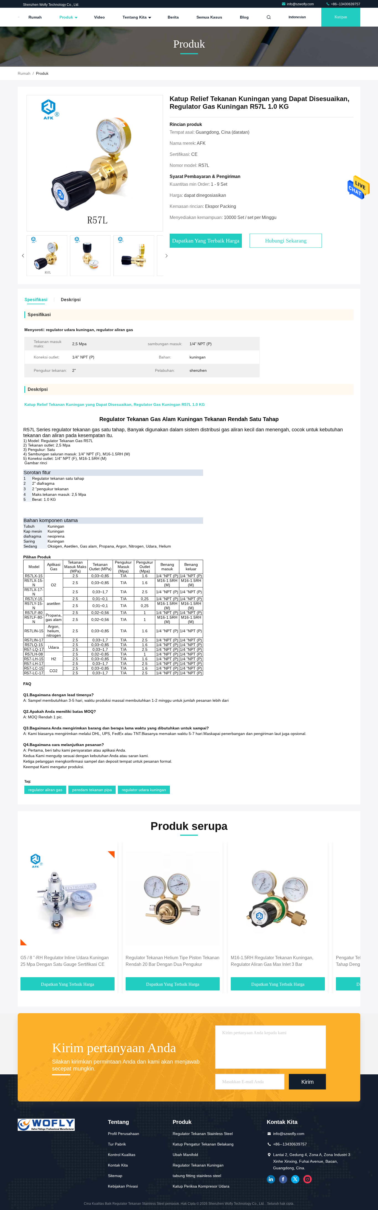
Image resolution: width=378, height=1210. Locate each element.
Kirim (307, 1082)
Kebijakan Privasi (123, 1186)
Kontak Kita (118, 1165)
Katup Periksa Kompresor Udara (201, 1186)
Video (99, 17)
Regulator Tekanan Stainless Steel (203, 1133)
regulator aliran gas (45, 790)
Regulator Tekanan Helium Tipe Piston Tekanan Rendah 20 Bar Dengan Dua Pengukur (172, 961)
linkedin (271, 1179)
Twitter (295, 1179)
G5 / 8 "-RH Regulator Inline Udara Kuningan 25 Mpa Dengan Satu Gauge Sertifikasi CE (64, 961)
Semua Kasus (209, 17)
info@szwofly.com (301, 4)
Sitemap (115, 1175)
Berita (173, 17)
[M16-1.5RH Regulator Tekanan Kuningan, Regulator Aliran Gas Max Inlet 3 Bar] (278, 898)
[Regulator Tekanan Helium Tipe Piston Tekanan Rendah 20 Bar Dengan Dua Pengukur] (173, 898)
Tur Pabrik (117, 1144)
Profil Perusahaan (123, 1133)
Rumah (35, 17)
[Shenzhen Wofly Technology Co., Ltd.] (19, 17)
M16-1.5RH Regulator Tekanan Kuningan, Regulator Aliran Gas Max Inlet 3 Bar (272, 961)
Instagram (307, 1179)
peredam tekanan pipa (92, 790)
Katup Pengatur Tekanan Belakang (203, 1144)
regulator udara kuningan (144, 790)
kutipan (341, 17)
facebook (283, 1179)
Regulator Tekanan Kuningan (198, 1165)
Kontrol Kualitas (121, 1154)
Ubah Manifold (185, 1154)
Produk (66, 17)
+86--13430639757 (345, 4)
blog (244, 17)
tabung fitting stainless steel (197, 1175)
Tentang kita (135, 17)
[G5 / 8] (67, 898)
